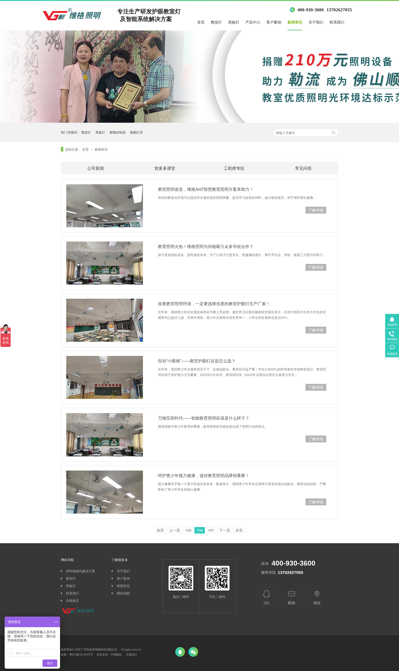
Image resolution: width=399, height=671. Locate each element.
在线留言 (72, 600)
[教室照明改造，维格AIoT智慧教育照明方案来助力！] (104, 205)
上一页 (174, 530)
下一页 (224, 530)
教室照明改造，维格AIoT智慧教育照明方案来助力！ (206, 189)
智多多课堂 (164, 168)
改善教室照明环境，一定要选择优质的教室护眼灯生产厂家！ (214, 303)
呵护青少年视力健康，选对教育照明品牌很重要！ (203, 475)
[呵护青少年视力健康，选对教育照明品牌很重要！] (104, 492)
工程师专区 (234, 168)
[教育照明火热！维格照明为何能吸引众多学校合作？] (104, 263)
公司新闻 (95, 168)
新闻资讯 (294, 22)
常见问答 (303, 168)
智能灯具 (136, 132)
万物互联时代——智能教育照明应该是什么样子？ (203, 418)
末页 (239, 530)
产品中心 (252, 22)
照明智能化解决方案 (80, 571)
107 (211, 530)
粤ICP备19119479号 (81, 654)
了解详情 (315, 210)
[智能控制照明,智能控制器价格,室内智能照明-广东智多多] (71, 15)
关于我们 (315, 22)
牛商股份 (116, 654)
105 (188, 530)
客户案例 (273, 22)
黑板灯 (233, 22)
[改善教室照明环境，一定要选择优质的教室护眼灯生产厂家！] (104, 320)
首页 (201, 22)
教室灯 (216, 22)
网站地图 (123, 593)
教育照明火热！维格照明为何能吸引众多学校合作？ (206, 246)
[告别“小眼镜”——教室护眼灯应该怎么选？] (104, 377)
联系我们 (336, 22)
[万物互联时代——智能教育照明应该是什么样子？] (104, 434)
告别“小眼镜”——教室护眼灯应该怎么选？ (197, 361)
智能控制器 (117, 132)
